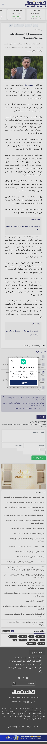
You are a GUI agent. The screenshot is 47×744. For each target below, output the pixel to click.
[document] (23, 372)
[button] (12, 361)
